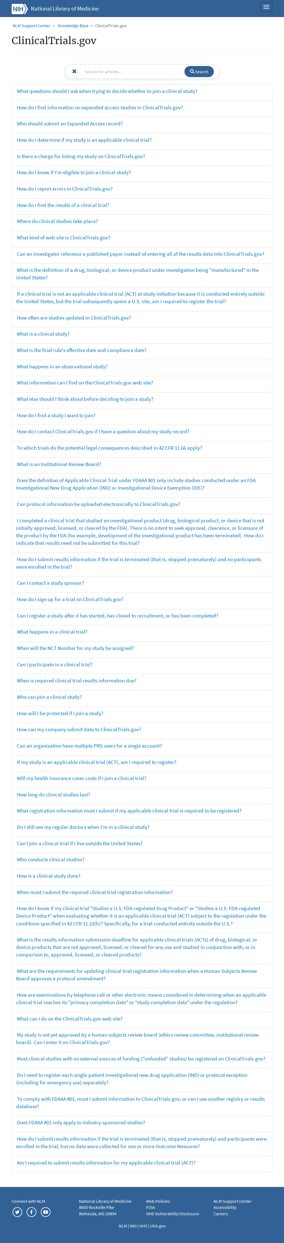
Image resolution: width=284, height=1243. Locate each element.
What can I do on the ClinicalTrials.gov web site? (70, 1018)
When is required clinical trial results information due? (76, 680)
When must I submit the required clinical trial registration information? (95, 892)
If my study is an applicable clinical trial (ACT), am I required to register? (96, 762)
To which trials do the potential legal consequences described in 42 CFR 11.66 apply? (109, 447)
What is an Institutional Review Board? (59, 464)
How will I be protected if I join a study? (60, 713)
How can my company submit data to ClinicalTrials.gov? (79, 729)
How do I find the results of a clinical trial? (63, 205)
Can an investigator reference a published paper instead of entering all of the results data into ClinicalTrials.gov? (140, 253)
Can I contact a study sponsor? (50, 582)
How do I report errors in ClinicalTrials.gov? (65, 188)
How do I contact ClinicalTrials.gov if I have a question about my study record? (103, 431)
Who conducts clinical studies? (50, 859)
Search (201, 71)
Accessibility (225, 1207)
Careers (221, 1213)
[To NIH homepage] (20, 8)
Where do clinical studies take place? (57, 221)
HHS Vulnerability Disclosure (172, 1213)
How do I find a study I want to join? (56, 415)
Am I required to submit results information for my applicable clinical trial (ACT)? (106, 1162)
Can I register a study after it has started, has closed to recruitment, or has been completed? (117, 615)
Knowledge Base (73, 25)
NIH (133, 1226)
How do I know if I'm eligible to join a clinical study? (74, 172)
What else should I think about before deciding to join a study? (85, 399)
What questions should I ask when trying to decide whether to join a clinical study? (107, 91)
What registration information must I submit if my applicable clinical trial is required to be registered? (129, 810)
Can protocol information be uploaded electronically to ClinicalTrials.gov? (98, 504)
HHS (143, 1226)
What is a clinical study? (43, 333)
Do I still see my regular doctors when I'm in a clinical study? (83, 827)
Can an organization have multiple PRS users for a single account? (89, 745)
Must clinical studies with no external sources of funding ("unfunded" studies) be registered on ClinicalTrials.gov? (141, 1058)
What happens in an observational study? (62, 366)
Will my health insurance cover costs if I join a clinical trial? (81, 778)
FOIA (150, 1207)
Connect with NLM (28, 1201)
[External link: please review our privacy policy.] (17, 1211)
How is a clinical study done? (48, 875)
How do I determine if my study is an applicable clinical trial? (84, 139)
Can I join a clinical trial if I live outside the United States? (80, 843)
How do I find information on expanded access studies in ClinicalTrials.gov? (100, 107)
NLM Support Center (31, 25)
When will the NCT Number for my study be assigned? (75, 648)
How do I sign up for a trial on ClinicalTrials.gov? (70, 599)
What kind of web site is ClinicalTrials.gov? (63, 237)
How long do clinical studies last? (53, 794)
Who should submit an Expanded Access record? (70, 123)
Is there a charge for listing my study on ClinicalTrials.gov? (81, 156)
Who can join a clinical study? (49, 696)
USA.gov (158, 1226)
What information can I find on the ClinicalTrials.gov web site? (85, 382)
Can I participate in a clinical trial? (55, 664)
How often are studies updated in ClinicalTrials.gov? (74, 317)
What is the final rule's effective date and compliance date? (81, 350)
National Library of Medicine (65, 8)
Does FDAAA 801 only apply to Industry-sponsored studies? (81, 1122)
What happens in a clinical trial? (52, 631)
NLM (123, 1226)
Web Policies (158, 1201)
